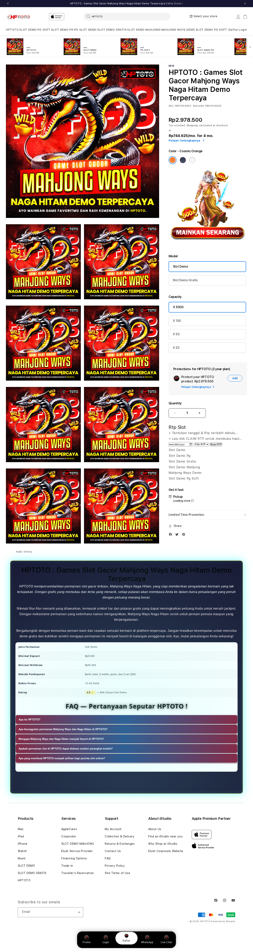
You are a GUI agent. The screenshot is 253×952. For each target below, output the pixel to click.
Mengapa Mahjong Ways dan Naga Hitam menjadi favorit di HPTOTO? (61, 739)
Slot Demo (180, 266)
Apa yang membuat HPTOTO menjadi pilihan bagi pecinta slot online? (62, 758)
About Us (154, 829)
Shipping (192, 125)
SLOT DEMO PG (62, 29)
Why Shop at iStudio (162, 843)
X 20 (176, 348)
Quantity (175, 403)
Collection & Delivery (120, 836)
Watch (22, 851)
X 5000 (178, 307)
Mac (21, 829)
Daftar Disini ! (174, 3)
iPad (21, 836)
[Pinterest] (184, 535)
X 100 (177, 321)
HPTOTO (12, 29)
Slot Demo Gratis (185, 280)
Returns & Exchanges (120, 843)
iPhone (22, 843)
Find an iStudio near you (165, 836)
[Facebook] (171, 535)
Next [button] (245, 4)
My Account (113, 829)
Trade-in (67, 865)
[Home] (19, 17)
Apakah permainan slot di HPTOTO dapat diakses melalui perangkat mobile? (66, 748)
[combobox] (126, 16)
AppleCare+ (69, 829)
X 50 (176, 334)
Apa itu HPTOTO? (29, 719)
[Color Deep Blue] (183, 160)
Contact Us (113, 851)
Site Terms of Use (117, 873)
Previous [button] (8, 4)
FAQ (108, 858)
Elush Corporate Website (165, 851)
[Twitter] (178, 535)
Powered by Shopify (223, 921)
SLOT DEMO (28, 29)
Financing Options (74, 858)
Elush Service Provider (77, 851)
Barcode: (199, 106)
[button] (12, 29)
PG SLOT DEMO (85, 29)
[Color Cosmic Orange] (173, 160)
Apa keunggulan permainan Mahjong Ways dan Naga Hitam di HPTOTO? (63, 729)
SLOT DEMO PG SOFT (211, 29)
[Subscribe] (78, 912)
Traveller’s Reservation (77, 873)
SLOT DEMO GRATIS (112, 29)
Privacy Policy (115, 865)
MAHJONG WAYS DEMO (178, 29)
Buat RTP (216, 444)
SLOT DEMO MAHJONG (143, 29)
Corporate (68, 836)
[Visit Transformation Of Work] (208, 245)
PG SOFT (43, 29)
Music (22, 858)
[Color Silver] (192, 160)
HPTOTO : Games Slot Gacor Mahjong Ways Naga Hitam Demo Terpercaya (126, 3)
